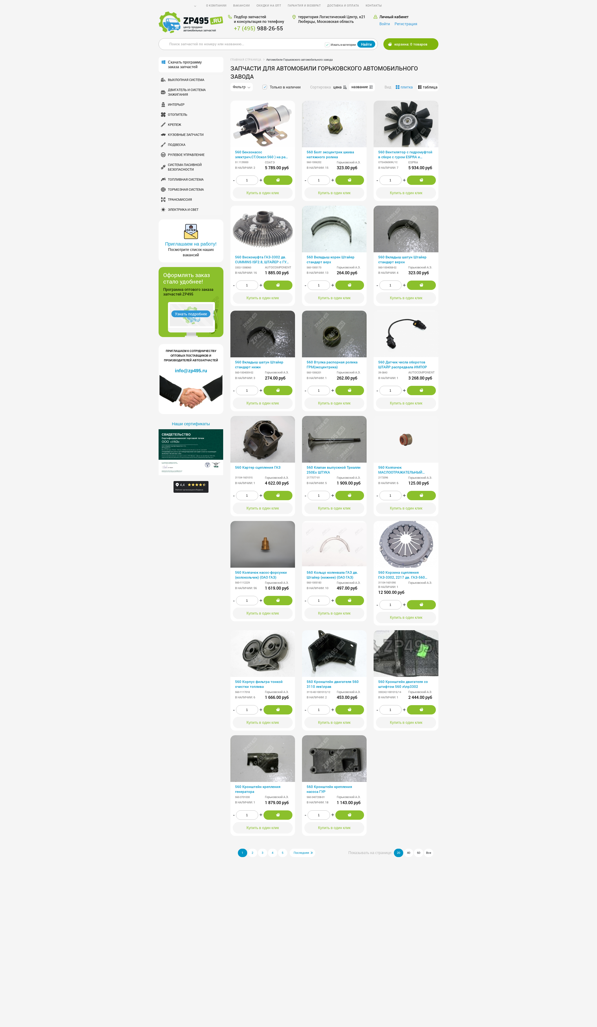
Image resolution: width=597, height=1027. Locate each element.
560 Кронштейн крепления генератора (258, 789)
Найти (366, 44)
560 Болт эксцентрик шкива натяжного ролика (330, 154)
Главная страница (246, 59)
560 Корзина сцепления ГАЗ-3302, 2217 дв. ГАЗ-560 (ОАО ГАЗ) (401, 575)
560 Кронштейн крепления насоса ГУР (329, 789)
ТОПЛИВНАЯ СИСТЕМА (186, 179)
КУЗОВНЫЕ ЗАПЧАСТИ (186, 134)
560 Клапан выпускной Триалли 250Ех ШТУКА (334, 470)
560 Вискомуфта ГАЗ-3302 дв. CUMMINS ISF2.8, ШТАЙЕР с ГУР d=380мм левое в (262, 260)
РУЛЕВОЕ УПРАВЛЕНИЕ (186, 154)
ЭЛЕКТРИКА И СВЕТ (183, 209)
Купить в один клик (262, 193)
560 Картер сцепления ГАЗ (258, 467)
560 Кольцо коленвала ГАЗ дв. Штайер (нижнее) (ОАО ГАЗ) (332, 575)
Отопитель (177, 114)
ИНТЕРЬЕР (176, 104)
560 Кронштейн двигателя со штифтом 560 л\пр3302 (403, 684)
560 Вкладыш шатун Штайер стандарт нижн (259, 364)
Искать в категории (343, 44)
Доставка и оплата (343, 5)
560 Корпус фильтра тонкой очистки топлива (259, 684)
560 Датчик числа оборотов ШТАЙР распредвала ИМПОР (402, 364)
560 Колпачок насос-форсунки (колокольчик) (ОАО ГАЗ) (261, 575)
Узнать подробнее (191, 313)
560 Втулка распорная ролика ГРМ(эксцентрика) (332, 364)
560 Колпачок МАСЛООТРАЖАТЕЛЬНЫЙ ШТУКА (400, 470)
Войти (384, 23)
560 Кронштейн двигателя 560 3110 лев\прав (333, 684)
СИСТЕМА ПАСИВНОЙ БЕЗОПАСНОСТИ (185, 167)
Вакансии (241, 5)
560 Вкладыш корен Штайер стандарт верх (330, 259)
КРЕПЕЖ (174, 124)
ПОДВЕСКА (176, 144)
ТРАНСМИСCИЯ (180, 199)
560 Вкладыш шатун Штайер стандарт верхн (402, 259)
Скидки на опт (269, 5)
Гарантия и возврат (304, 5)
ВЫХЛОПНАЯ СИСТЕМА (186, 79)
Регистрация (406, 23)
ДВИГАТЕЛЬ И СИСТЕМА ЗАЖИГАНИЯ (187, 92)
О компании (216, 5)
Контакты (374, 5)
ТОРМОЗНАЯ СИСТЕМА (186, 189)
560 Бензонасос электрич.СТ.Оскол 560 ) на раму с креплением (262, 155)
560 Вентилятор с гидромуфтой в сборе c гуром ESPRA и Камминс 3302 (405, 155)
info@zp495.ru (191, 370)
